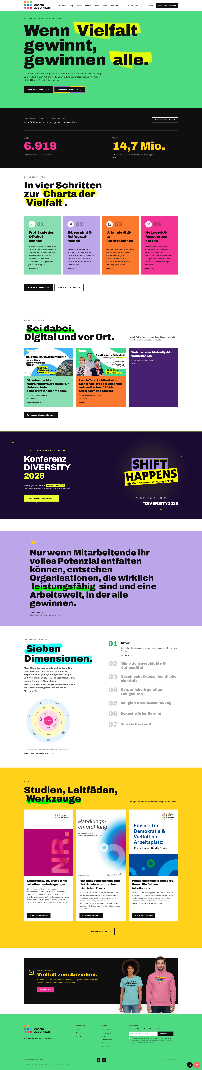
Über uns (114, 6)
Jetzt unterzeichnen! (167, 6)
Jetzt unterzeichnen (36, 90)
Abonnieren (165, 1034)
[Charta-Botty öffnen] (190, 1065)
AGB (104, 1036)
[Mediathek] (137, 6)
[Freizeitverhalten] (57, 731)
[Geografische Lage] (53, 708)
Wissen (79, 6)
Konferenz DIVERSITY (68, 90)
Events (88, 6)
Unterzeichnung (66, 6)
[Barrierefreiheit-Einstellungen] (197, 1065)
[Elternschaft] (37, 713)
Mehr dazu (125, 655)
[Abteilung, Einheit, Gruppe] (63, 732)
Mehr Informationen (67, 287)
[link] (52, 714)
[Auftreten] (35, 723)
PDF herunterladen (40, 916)
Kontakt (79, 1036)
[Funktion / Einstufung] (57, 705)
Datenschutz (107, 1033)
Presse (78, 1033)
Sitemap (105, 1046)
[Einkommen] (60, 713)
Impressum (107, 1030)
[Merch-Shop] (141, 6)
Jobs (78, 1030)
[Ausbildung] (39, 731)
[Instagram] (98, 1060)
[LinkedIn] (104, 1060)
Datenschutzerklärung (146, 1042)
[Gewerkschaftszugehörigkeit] (34, 732)
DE (152, 5)
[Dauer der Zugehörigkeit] (48, 739)
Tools (96, 6)
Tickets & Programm (39, 498)
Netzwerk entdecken (163, 120)
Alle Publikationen (99, 931)
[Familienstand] (43, 708)
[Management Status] (39, 705)
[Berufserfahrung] (48, 734)
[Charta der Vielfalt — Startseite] (37, 5)
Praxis (104, 6)
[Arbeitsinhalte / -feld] (65, 716)
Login (132, 6)
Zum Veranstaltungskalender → (41, 415)
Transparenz (107, 1040)
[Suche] (146, 6)
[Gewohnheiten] (61, 723)
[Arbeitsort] (31, 716)
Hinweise (105, 1043)
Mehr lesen (33, 269)
